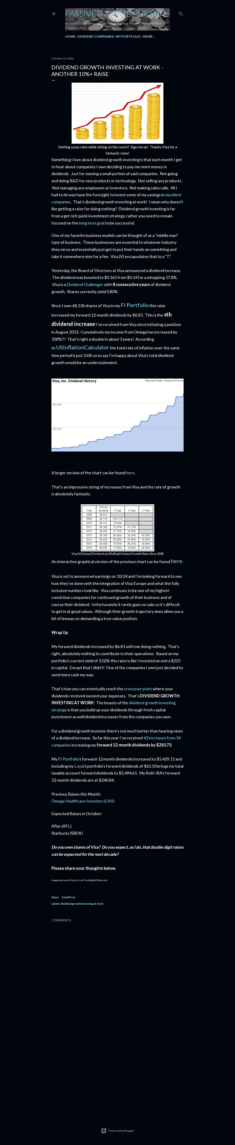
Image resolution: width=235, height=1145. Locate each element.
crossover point (138, 688)
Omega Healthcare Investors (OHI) (83, 800)
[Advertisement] (117, 1073)
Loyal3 (80, 766)
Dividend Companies (96, 36)
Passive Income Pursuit (116, 13)
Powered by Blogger (121, 1130)
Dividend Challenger (85, 284)
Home (70, 36)
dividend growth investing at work (82, 903)
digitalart (75, 880)
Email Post (68, 897)
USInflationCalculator (82, 347)
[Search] (181, 12)
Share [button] (55, 897)
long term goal (91, 222)
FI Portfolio (135, 305)
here (130, 472)
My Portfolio (128, 36)
